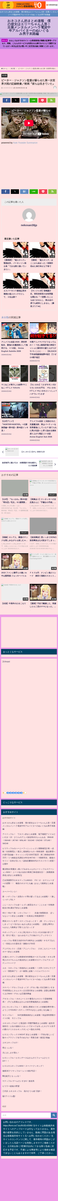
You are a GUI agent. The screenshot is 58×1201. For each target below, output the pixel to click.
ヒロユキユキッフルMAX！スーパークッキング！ (23, 1066)
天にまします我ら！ (10, 1053)
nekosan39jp (29, 225)
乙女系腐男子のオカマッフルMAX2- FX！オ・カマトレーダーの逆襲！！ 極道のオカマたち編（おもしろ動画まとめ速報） (28, 883)
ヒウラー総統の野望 (10, 1086)
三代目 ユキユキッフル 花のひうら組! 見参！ (22, 1091)
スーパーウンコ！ (10, 891)
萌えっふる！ (8, 1048)
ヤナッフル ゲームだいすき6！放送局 (18, 1081)
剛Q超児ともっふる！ (11, 1076)
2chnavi (6, 661)
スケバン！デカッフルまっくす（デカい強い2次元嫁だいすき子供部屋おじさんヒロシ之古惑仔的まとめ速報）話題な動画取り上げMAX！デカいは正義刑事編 (28, 990)
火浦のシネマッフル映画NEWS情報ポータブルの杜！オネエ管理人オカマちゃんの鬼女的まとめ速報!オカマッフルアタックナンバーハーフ (28, 960)
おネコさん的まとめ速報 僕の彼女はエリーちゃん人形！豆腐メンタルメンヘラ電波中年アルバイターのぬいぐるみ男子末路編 (28, 826)
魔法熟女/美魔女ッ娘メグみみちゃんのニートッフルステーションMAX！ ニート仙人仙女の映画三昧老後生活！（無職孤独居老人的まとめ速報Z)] (28, 872)
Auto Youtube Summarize (25, 143)
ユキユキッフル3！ (10, 1043)
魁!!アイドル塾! (8, 1096)
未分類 (4, 75)
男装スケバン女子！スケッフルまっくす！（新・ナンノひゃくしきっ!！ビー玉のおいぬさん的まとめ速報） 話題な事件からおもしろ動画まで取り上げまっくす (28, 924)
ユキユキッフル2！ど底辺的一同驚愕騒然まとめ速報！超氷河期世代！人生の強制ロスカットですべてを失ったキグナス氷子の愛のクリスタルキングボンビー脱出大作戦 (28, 1026)
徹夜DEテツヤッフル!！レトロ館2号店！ (19, 1071)
